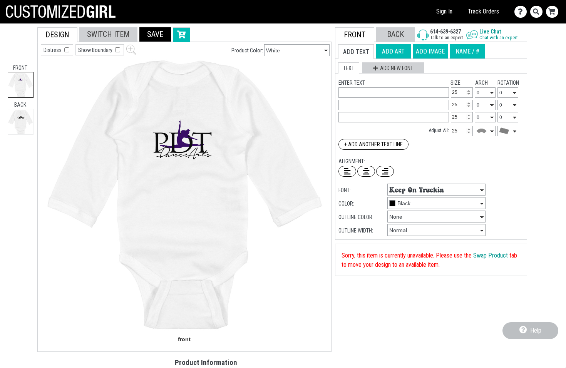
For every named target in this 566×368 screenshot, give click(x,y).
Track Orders (483, 11)
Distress (53, 50)
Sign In (444, 11)
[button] (155, 34)
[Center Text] (366, 171)
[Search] (538, 12)
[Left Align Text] (347, 171)
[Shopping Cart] (554, 12)
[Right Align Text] (385, 171)
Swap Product (490, 255)
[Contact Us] (522, 12)
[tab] (20, 85)
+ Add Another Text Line (373, 144)
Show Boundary (96, 50)
